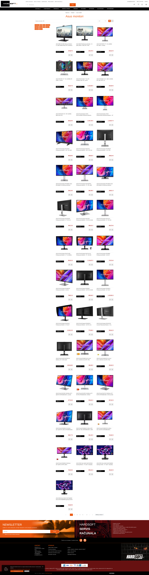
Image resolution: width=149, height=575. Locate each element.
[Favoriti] (69, 55)
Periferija (56, 8)
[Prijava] (142, 4)
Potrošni (83, 8)
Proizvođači (51, 1)
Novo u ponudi (37, 1)
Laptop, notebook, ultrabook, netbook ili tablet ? (77, 549)
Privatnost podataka (52, 549)
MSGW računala (71, 552)
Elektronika (100, 8)
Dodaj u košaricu (63, 55)
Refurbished (110, 8)
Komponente (47, 8)
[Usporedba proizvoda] (71, 55)
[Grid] (109, 21)
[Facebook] (81, 540)
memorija (48, 25)
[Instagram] (85, 540)
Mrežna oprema (66, 8)
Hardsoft (88, 529)
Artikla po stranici (99, 514)
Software (91, 8)
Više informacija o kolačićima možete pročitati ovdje (20, 569)
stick (44, 25)
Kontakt (146, 1)
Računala (38, 8)
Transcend (37, 25)
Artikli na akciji (29, 1)
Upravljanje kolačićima (72, 554)
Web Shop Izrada (48, 573)
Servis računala (58, 1)
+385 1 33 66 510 (140, 1)
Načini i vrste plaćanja (72, 550)
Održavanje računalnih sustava (54, 552)
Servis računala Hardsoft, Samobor (55, 550)
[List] (112, 21)
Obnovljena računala (52, 554)
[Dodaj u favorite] (72, 29)
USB (41, 25)
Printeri (75, 8)
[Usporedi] (72, 26)
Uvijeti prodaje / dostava (52, 547)
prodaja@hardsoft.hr (131, 1)
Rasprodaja (44, 1)
